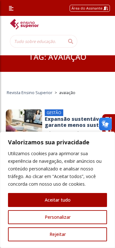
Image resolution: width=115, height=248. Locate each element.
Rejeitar (58, 234)
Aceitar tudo (58, 200)
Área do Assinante (87, 8)
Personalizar (58, 217)
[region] (57, 190)
